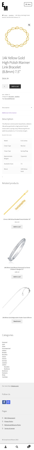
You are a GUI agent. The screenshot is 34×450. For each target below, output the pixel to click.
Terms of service (9, 428)
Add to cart (15, 86)
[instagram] (8, 402)
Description (5, 107)
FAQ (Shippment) (9, 418)
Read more (17, 321)
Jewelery (11, 15)
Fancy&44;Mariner (10, 98)
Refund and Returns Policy (12, 425)
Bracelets (11, 96)
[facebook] (4, 402)
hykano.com (15, 386)
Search (17, 447)
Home (5, 15)
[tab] (17, 107)
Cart (26, 445)
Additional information (9, 113)
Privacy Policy (8, 421)
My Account (5, 447)
